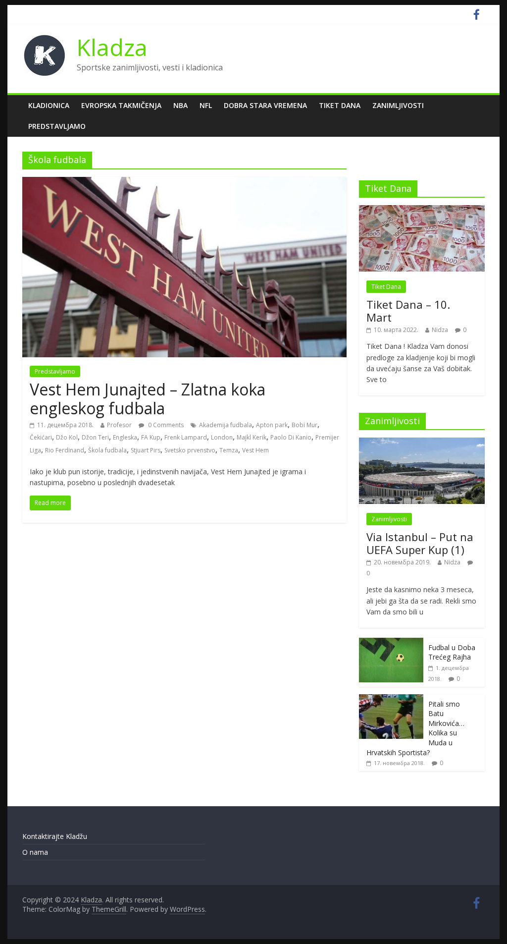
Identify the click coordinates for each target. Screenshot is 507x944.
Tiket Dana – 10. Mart (408, 311)
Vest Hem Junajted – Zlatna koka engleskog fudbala (147, 399)
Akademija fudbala (225, 425)
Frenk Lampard (185, 437)
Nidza (440, 330)
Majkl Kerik (251, 437)
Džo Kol (67, 437)
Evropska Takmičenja (121, 105)
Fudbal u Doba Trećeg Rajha (451, 652)
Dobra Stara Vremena (265, 105)
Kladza (112, 47)
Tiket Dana (339, 105)
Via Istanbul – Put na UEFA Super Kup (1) (419, 543)
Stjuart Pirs (145, 450)
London (222, 437)
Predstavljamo (57, 126)
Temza (228, 450)
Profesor (119, 425)
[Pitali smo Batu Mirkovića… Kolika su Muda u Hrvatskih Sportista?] (391, 699)
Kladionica (48, 105)
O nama (35, 852)
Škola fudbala (107, 450)
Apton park (272, 425)
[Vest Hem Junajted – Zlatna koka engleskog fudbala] (184, 182)
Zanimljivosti (398, 105)
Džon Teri (95, 437)
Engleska (125, 437)
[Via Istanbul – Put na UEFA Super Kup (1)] (422, 442)
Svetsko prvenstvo (189, 450)
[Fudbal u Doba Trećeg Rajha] (391, 643)
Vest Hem (255, 450)
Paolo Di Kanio (290, 437)
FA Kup (150, 437)
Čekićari (41, 437)
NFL (206, 105)
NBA (180, 105)
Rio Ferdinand (64, 450)
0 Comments (165, 425)
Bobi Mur (304, 425)
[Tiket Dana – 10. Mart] (422, 210)
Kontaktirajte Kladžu (54, 836)
